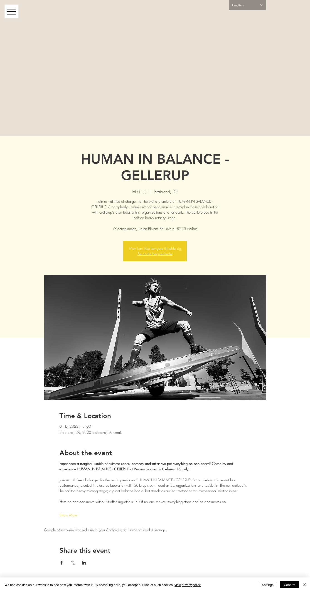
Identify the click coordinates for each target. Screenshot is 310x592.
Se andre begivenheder (155, 253)
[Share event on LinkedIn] (84, 563)
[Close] (304, 584)
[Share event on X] (73, 563)
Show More (68, 515)
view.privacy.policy (188, 584)
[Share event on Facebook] (61, 563)
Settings (267, 584)
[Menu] (11, 11)
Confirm (289, 584)
